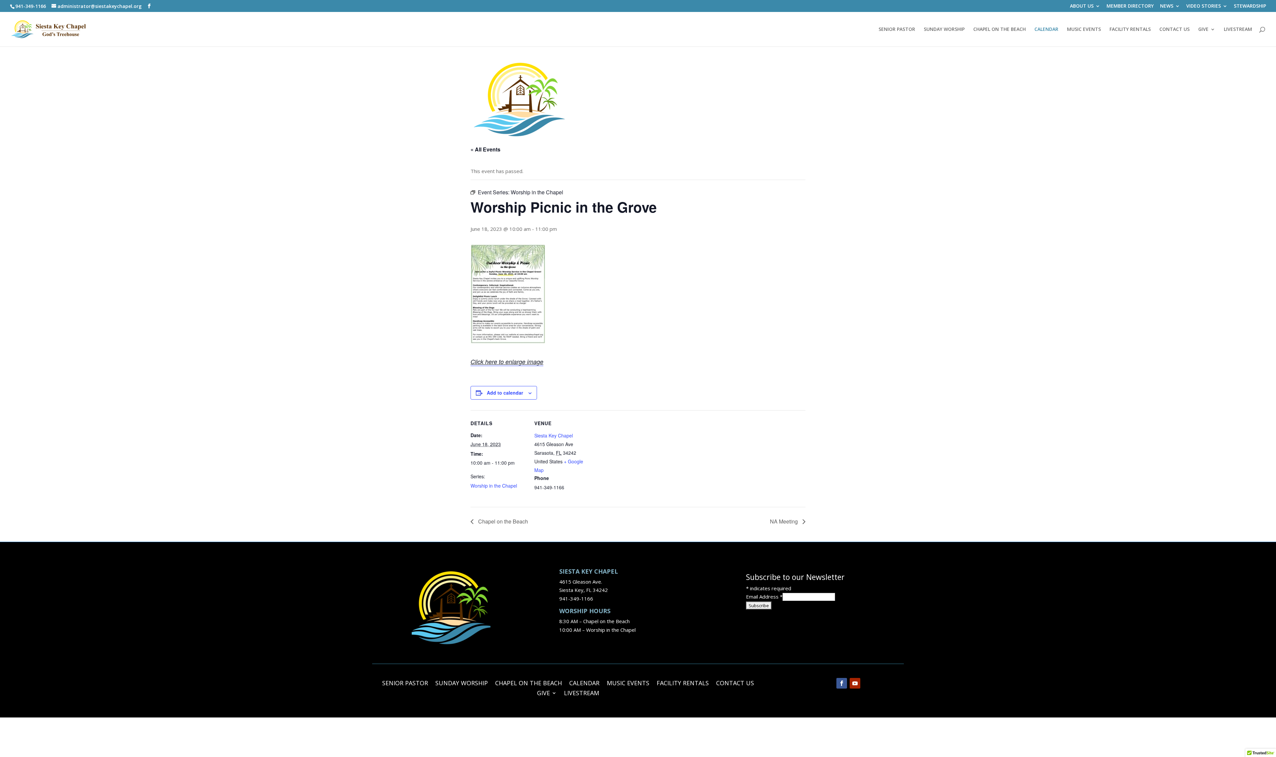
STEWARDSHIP (1250, 6)
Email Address (764, 596)
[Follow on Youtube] (855, 683)
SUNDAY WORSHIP (944, 29)
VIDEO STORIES (1203, 6)
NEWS (1166, 6)
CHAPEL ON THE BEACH (999, 29)
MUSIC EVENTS (1084, 29)
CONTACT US (1174, 29)
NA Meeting (784, 521)
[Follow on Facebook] (841, 683)
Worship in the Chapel (494, 485)
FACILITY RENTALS (1130, 29)
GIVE (1203, 29)
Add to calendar (505, 392)
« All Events (485, 149)
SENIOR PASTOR (897, 29)
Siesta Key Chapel (553, 435)
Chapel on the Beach (502, 521)
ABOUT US (1082, 6)
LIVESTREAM (1238, 29)
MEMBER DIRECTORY (1130, 6)
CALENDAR (1046, 29)
